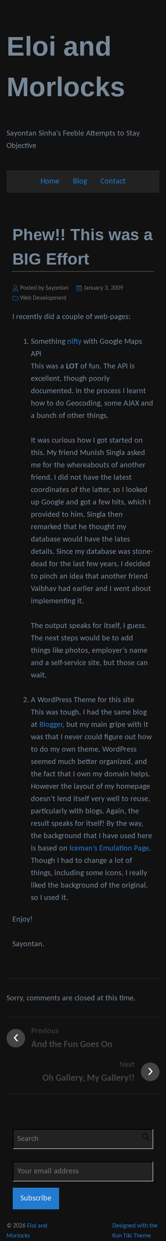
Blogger (51, 725)
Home (50, 181)
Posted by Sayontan (44, 288)
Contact (112, 181)
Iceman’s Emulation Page (109, 848)
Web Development (43, 298)
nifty (74, 342)
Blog (80, 181)
